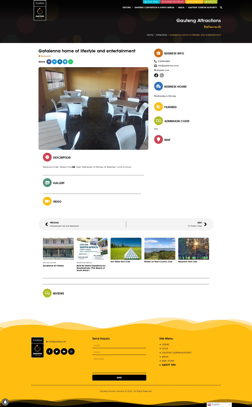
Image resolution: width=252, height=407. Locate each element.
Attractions (161, 35)
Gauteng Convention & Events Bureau (154, 7)
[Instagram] (71, 351)
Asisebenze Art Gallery (53, 266)
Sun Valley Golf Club (120, 261)
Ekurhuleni (46, 56)
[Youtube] (64, 351)
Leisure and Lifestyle (84, 262)
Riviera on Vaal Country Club (158, 261)
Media (181, 7)
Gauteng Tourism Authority (202, 7)
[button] (221, 7)
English (215, 404)
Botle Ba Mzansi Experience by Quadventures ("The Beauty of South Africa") (91, 268)
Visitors (127, 7)
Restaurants (212, 26)
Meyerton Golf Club (187, 261)
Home (150, 35)
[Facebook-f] (49, 351)
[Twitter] (57, 351)
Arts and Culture (49, 262)
